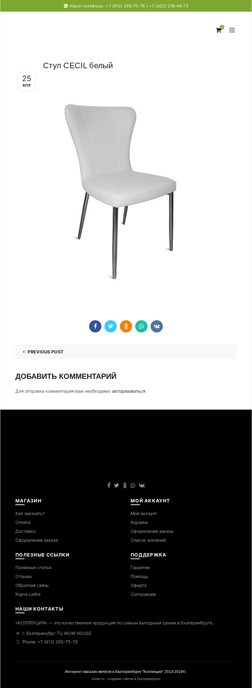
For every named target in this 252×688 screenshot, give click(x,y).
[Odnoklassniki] (126, 326)
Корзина (139, 522)
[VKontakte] (157, 326)
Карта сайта (28, 594)
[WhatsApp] (141, 326)
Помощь (139, 576)
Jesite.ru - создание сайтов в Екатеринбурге (125, 679)
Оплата (22, 522)
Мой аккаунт (144, 513)
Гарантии (140, 567)
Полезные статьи (33, 567)
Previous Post (45, 351)
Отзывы (23, 576)
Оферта (139, 585)
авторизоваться (128, 391)
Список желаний (148, 540)
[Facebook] (95, 326)
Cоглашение (143, 594)
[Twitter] (110, 326)
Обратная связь (32, 585)
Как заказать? (30, 513)
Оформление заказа (36, 540)
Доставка (25, 531)
